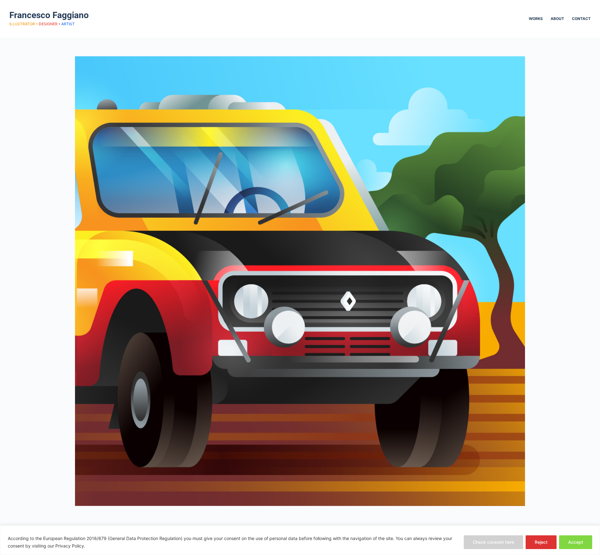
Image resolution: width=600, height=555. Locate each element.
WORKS (536, 18)
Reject (541, 542)
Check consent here (493, 542)
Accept (575, 542)
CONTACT (581, 18)
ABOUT (557, 18)
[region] (300, 540)
